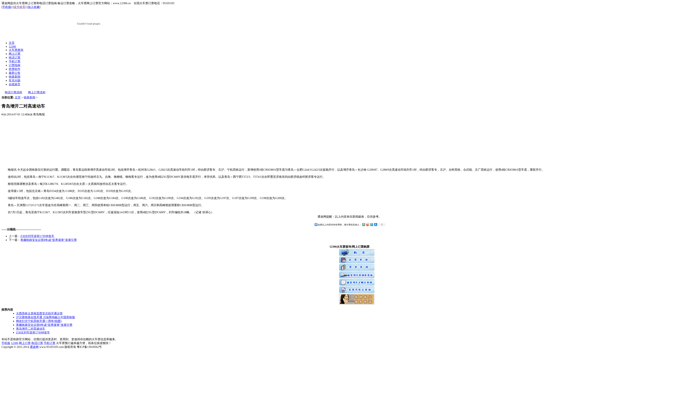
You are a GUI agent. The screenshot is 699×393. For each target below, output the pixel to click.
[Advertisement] (349, 141)
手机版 (6, 7)
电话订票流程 (13, 92)
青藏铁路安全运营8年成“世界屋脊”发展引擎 (48, 239)
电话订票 (37, 343)
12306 (14, 343)
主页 (18, 97)
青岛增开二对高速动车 (30, 328)
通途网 (34, 346)
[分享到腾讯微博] (372, 224)
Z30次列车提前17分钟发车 (37, 236)
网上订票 (25, 343)
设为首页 (19, 7)
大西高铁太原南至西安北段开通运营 (39, 313)
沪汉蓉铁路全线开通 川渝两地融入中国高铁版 (45, 317)
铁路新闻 (29, 97)
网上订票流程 (37, 92)
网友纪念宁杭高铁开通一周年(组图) (39, 321)
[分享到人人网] (376, 224)
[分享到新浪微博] (368, 224)
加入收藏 (34, 7)
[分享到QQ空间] (364, 224)
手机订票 (49, 343)
